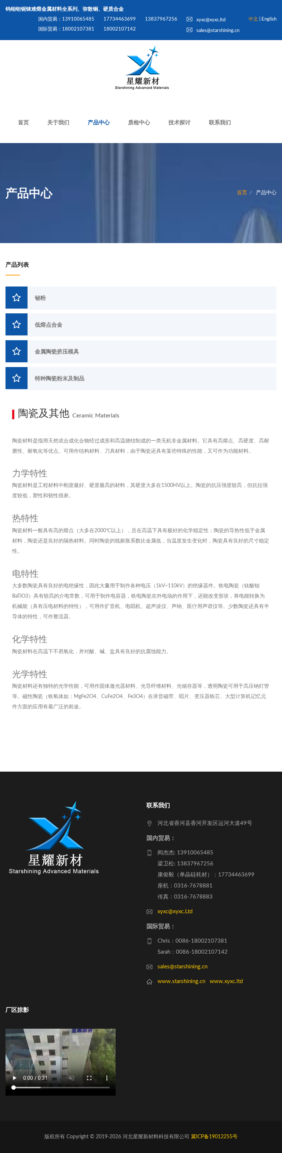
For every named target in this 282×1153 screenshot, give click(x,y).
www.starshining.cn (181, 981)
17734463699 (120, 19)
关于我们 (58, 122)
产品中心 (99, 122)
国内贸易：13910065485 (66, 19)
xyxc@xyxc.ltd (210, 20)
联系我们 (220, 122)
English (268, 19)
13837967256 (161, 19)
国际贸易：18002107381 (66, 29)
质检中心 (139, 122)
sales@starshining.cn (217, 30)
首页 (23, 122)
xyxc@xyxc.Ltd (175, 911)
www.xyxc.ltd (226, 981)
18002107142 (120, 29)
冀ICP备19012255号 (214, 1136)
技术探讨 (180, 122)
